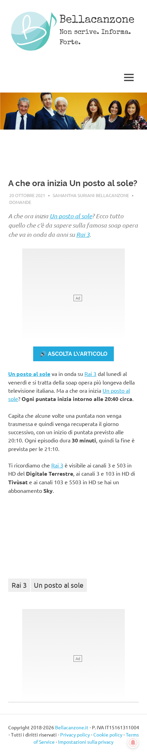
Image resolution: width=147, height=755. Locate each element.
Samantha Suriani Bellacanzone (91, 195)
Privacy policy (75, 734)
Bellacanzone (96, 20)
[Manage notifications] (133, 742)
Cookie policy (107, 734)
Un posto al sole (71, 216)
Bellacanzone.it (72, 727)
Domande (20, 202)
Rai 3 (83, 234)
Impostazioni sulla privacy (85, 742)
